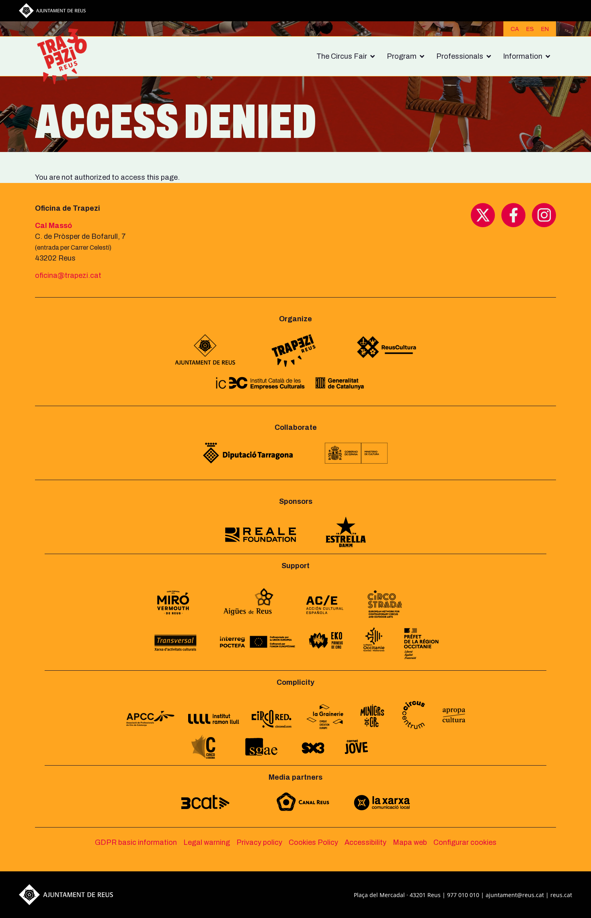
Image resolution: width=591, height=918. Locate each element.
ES (530, 29)
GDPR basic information (136, 842)
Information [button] (522, 56)
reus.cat (561, 895)
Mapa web (410, 842)
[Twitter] (483, 215)
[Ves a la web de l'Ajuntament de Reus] (52, 10)
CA (515, 29)
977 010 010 (463, 895)
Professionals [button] (459, 56)
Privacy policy (259, 842)
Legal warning (206, 842)
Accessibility (365, 842)
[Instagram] (544, 215)
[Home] (65, 56)
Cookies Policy (313, 842)
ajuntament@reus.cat (515, 895)
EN (545, 29)
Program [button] (402, 56)
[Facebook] (513, 215)
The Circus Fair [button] (341, 56)
